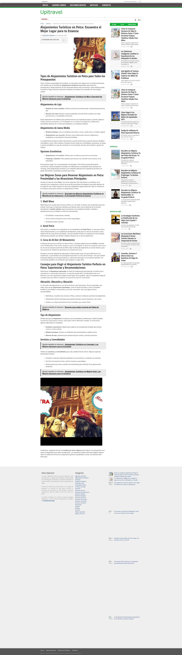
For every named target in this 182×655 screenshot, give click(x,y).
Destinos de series (80, 497)
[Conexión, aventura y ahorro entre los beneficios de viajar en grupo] (115, 261)
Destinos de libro (80, 494)
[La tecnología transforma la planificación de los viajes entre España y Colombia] (115, 224)
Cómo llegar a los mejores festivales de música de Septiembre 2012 (129, 115)
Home (42, 23)
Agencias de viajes (80, 476)
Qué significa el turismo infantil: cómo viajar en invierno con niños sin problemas (130, 74)
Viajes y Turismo (80, 514)
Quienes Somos (51, 650)
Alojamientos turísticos (82, 478)
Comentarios (132, 24)
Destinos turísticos (80, 503)
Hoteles (77, 506)
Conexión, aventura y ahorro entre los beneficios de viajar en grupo (129, 256)
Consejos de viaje (80, 487)
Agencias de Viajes (115, 211)
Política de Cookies (64, 650)
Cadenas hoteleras (80, 481)
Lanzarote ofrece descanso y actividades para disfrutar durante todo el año (126, 562)
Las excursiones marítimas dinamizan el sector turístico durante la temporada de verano (130, 237)
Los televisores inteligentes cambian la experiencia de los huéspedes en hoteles (130, 54)
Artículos (77, 479)
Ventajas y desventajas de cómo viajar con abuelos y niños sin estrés (126, 539)
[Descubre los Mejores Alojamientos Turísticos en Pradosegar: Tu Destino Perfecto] (115, 178)
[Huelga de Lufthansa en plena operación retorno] (115, 138)
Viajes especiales (80, 512)
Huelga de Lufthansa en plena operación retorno (130, 131)
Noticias (94, 5)
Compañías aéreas (80, 485)
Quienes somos (59, 5)
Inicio (45, 5)
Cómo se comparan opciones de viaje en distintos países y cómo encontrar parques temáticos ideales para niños (130, 34)
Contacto (45, 1)
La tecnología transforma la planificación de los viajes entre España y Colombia (130, 219)
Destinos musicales (81, 501)
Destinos (77, 488)
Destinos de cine (80, 490)
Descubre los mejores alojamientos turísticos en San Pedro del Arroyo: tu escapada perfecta (131, 154)
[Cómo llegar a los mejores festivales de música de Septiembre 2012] (115, 120)
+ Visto (122, 24)
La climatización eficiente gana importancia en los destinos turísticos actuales (127, 618)
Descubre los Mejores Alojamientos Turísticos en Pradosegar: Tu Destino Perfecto (131, 174)
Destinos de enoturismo (82, 492)
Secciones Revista (78, 5)
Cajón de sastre (79, 483)
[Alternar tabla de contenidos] (62, 40)
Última (114, 24)
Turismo (77, 510)
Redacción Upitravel (48, 35)
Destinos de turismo (81, 499)
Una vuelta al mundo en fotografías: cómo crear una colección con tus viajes (126, 512)
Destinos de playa (80, 496)
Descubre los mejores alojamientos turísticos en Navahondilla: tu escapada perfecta (131, 193)
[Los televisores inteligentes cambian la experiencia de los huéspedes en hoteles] (115, 59)
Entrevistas (113, 147)
